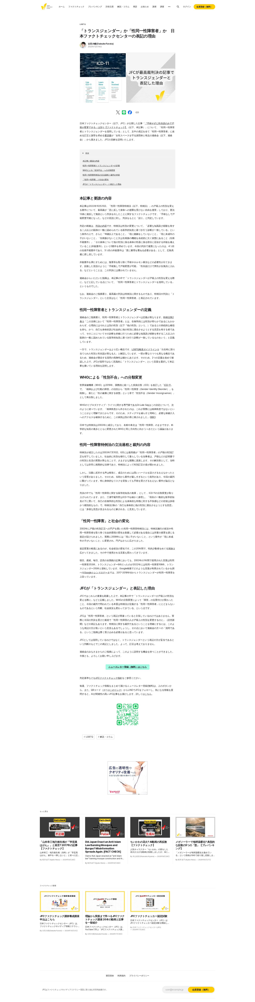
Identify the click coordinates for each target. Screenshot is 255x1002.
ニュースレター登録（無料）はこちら (127, 667)
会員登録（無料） (204, 6)
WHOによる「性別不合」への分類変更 (99, 170)
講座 (154, 6)
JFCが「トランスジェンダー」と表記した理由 (102, 184)
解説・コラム (123, 6)
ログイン (187, 6)
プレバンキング (95, 6)
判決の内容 (101, 226)
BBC (152, 417)
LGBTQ (83, 24)
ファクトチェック (76, 6)
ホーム (62, 6)
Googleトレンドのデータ (97, 572)
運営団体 (110, 975)
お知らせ (145, 6)
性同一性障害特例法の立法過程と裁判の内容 (101, 175)
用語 (135, 6)
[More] (169, 7)
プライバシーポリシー (139, 975)
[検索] (178, 7)
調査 (162, 6)
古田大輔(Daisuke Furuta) (101, 43)
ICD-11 (167, 385)
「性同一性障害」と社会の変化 (96, 179)
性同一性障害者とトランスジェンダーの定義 (101, 165)
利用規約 (122, 975)
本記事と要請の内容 (91, 161)
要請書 (108, 135)
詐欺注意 (110, 6)
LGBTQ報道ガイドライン (144, 349)
